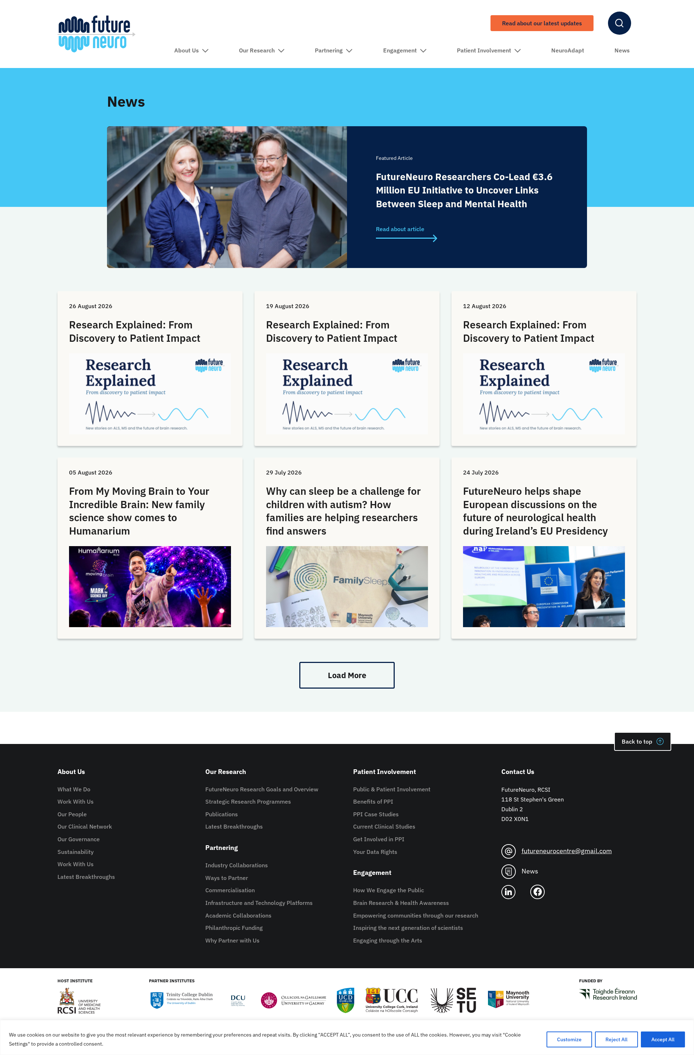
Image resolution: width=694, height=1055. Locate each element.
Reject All (616, 1039)
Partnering (329, 50)
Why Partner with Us (232, 940)
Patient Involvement (484, 50)
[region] (347, 1037)
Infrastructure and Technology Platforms (259, 902)
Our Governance (78, 839)
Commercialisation (230, 890)
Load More (347, 675)
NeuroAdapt (567, 50)
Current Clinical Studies (384, 826)
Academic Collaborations (238, 915)
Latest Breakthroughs (86, 876)
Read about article (400, 229)
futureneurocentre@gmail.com (567, 851)
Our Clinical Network (84, 826)
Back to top (637, 741)
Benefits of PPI (373, 801)
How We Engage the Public (388, 890)
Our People (72, 814)
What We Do (73, 789)
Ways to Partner (226, 877)
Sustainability (75, 851)
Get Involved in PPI (378, 839)
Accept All (662, 1039)
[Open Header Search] (619, 23)
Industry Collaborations (236, 865)
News (622, 50)
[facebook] (540, 892)
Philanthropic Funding (234, 927)
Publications (221, 814)
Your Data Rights (375, 851)
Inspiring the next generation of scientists (408, 927)
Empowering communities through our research (415, 915)
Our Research (257, 50)
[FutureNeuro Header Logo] (96, 34)
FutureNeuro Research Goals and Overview (261, 789)
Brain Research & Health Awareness (401, 902)
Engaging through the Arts (387, 940)
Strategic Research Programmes (248, 801)
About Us (186, 50)
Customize (569, 1039)
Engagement (400, 50)
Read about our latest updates (542, 23)
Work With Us (75, 801)
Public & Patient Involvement (391, 789)
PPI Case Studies (376, 814)
